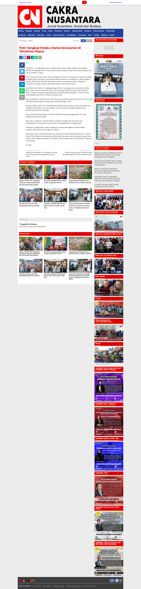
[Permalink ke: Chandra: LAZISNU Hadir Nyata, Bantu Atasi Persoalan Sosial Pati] (55, 195)
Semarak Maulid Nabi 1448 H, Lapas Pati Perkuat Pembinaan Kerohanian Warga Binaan (108, 163)
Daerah (25, 54)
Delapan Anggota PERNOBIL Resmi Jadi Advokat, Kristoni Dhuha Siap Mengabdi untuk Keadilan (108, 155)
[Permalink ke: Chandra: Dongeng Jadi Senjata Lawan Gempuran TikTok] (55, 172)
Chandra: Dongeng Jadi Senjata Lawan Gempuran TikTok (55, 252)
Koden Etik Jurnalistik (88, 586)
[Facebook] (83, 40)
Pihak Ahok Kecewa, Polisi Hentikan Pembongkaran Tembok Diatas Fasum (77, 152)
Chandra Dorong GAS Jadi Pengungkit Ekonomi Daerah (29, 274)
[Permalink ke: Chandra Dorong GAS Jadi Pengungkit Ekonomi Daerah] (30, 195)
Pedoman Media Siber (73, 586)
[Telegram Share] (32, 57)
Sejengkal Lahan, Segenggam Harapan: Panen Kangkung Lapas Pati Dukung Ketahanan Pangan (107, 179)
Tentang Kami (47, 586)
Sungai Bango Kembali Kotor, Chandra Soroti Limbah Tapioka (80, 252)
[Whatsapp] (36, 57)
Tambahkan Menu (115, 2)
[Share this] (21, 57)
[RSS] (90, 40)
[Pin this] (28, 57)
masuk (30, 227)
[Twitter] (87, 40)
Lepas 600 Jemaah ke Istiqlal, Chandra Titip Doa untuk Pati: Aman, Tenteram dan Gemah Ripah (79, 276)
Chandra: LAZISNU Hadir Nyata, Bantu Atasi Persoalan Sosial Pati (54, 206)
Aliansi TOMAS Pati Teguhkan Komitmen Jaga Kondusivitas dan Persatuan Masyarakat (29, 183)
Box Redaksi (37, 586)
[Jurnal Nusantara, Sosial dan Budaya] (59, 17)
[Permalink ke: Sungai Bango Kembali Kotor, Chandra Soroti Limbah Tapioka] (80, 172)
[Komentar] (40, 57)
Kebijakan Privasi (58, 586)
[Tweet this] (24, 57)
